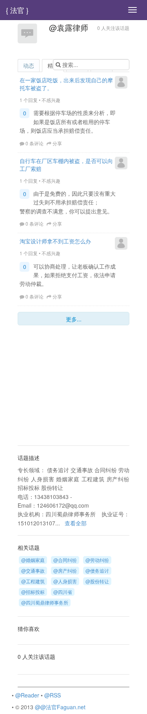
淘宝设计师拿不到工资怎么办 (55, 241)
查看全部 (76, 523)
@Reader (27, 695)
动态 (28, 65)
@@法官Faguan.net (60, 707)
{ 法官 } (17, 10)
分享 (57, 143)
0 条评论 (34, 143)
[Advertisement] (67, 386)
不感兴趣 (51, 99)
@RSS (52, 695)
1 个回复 (29, 99)
